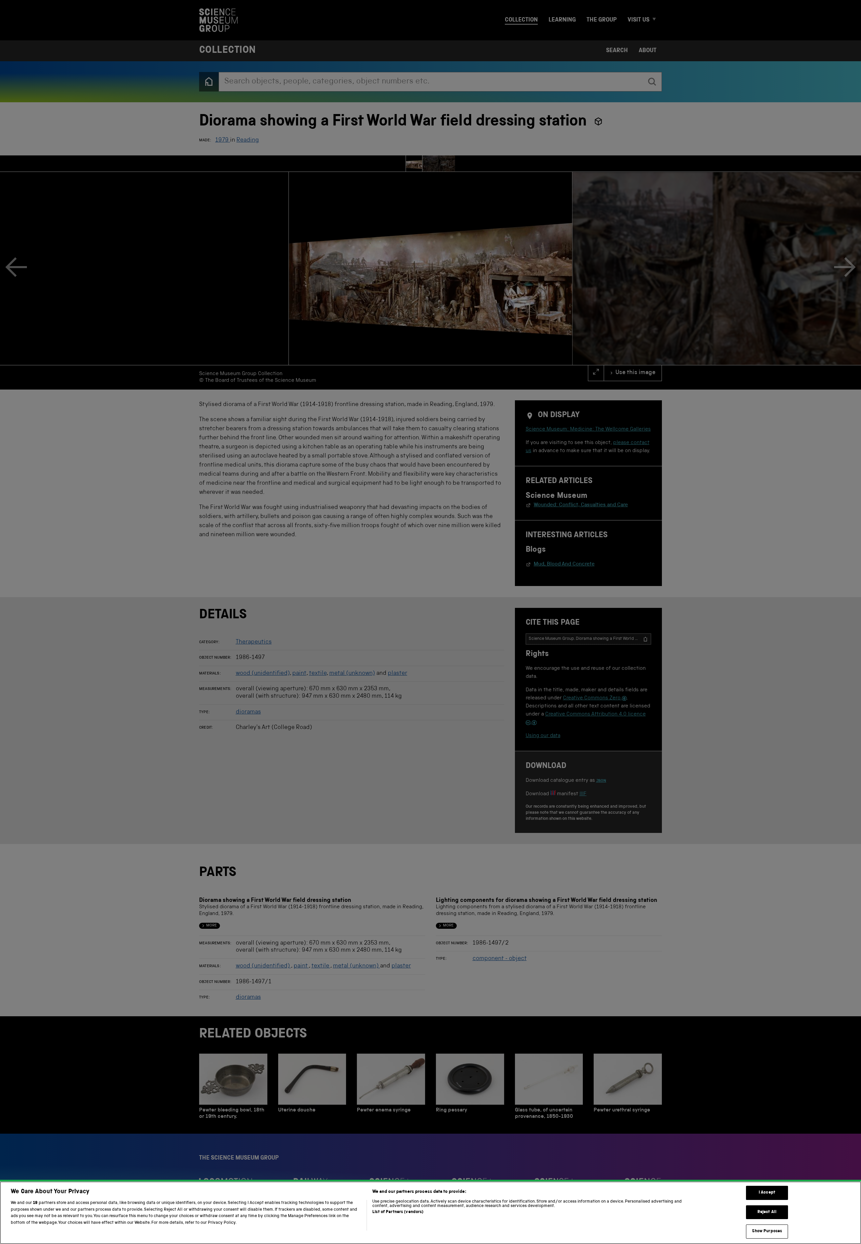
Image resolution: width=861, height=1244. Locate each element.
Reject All (767, 1212)
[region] (430, 1212)
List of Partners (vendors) (397, 1212)
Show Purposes (767, 1231)
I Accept (767, 1193)
